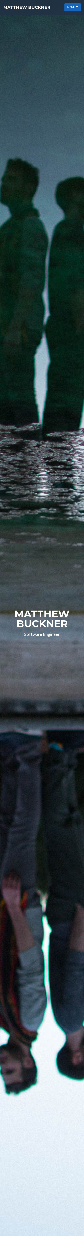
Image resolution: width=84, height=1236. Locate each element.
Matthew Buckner (26, 7)
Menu (71, 7)
